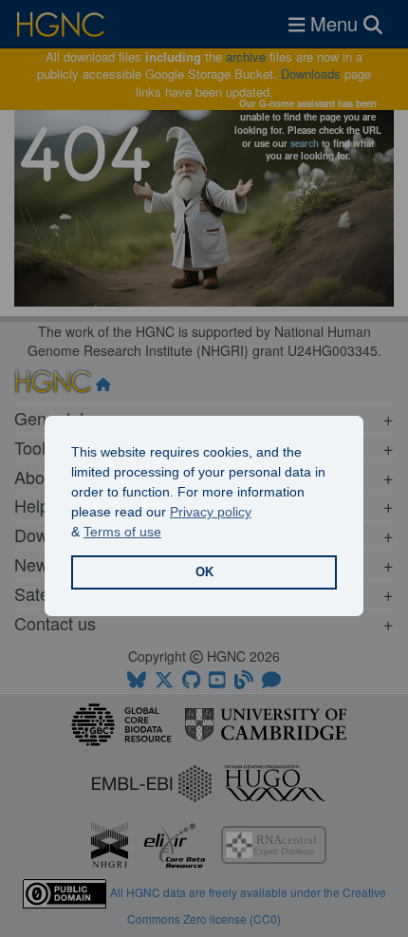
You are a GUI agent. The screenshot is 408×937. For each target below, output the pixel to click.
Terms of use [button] (122, 531)
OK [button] (204, 572)
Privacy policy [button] (210, 511)
